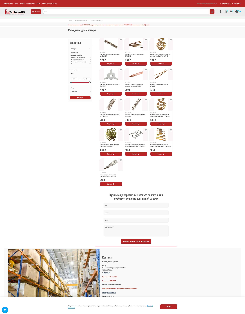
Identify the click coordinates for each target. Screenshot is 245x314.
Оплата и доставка (30, 3)
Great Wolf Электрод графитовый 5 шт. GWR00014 (135, 55)
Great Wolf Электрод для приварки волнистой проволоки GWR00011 (134, 85)
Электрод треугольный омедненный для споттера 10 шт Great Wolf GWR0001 (160, 55)
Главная (70, 20)
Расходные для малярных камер (78, 61)
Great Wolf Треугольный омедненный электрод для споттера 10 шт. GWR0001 (160, 115)
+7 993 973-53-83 (224, 3)
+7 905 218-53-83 (236, 3)
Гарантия (22, 3)
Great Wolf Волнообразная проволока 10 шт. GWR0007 (110, 55)
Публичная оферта (8, 3)
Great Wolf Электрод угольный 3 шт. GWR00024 (159, 85)
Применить (80, 98)
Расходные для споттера (77, 59)
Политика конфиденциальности (49, 3)
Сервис (16, 3)
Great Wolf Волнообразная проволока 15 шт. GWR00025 (110, 115)
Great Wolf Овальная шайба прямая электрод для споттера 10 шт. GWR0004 (160, 145)
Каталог (37, 12)
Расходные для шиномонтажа (78, 57)
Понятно (168, 306)
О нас (38, 3)
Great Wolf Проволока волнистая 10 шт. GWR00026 (135, 115)
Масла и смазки (74, 64)
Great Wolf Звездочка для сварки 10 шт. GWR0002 (110, 85)
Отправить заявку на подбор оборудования (136, 241)
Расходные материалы (81, 20)
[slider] (70, 82)
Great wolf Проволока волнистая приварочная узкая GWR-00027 (108, 175)
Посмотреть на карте (108, 296)
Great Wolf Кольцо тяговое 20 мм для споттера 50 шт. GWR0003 (109, 145)
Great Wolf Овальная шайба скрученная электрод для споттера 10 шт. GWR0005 (135, 145)
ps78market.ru (106, 273)
